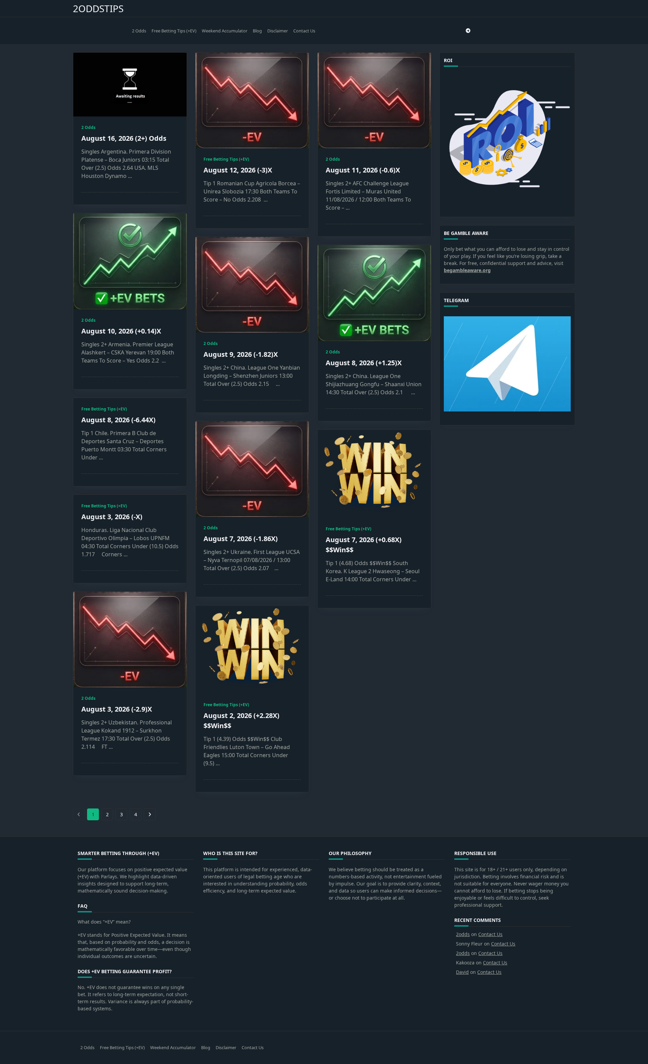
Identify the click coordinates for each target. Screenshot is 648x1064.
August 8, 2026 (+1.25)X (364, 362)
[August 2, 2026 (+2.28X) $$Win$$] (252, 650)
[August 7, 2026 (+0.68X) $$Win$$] (374, 474)
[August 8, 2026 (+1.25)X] (374, 293)
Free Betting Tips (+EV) (174, 31)
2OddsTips (98, 8)
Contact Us (304, 31)
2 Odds (139, 31)
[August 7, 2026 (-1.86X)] (252, 469)
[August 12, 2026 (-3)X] (252, 100)
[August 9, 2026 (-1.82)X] (252, 284)
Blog (257, 31)
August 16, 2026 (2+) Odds (123, 138)
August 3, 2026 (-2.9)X (116, 709)
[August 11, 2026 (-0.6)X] (374, 100)
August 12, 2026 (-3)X (238, 170)
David (462, 972)
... (130, 176)
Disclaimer (277, 31)
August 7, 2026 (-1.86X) (241, 538)
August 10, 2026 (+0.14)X (121, 331)
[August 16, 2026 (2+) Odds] (130, 84)
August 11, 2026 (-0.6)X (363, 170)
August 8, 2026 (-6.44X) (118, 419)
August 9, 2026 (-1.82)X (241, 354)
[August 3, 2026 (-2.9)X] (130, 639)
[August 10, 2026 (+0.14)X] (130, 261)
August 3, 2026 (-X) (111, 516)
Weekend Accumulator (224, 31)
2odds (463, 934)
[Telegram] (468, 31)
